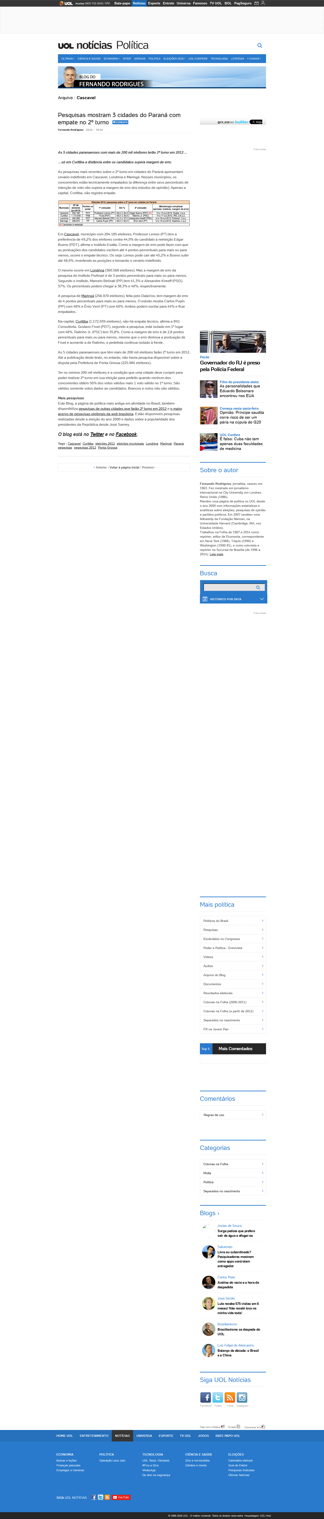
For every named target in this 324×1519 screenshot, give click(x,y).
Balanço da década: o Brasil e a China (238, 1352)
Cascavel (71, 234)
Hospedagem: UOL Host (257, 1515)
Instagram (242, 1405)
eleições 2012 (105, 444)
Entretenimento (94, 1436)
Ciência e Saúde (89, 58)
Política (132, 45)
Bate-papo (122, 3)
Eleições (236, 1454)
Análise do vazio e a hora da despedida (238, 1284)
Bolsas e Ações (66, 1460)
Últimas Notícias (239, 1475)
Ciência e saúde (198, 1454)
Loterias (237, 58)
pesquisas (65, 447)
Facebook (126, 434)
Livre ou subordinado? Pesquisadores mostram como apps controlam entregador (236, 1259)
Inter (127, 58)
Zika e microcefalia (197, 1460)
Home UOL (64, 1436)
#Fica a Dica (150, 1465)
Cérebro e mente (196, 1465)
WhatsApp (149, 1470)
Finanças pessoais (68, 1465)
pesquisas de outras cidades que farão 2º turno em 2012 (123, 408)
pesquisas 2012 (85, 447)
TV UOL (216, 3)
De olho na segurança (156, 1475)
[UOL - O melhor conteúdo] (64, 4)
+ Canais (253, 58)
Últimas (67, 58)
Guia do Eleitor (237, 1465)
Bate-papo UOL (228, 1436)
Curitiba (82, 321)
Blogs (208, 1213)
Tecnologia (219, 58)
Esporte (154, 3)
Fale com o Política (210, 1427)
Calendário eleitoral (240, 1460)
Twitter (218, 1405)
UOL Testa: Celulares (155, 1460)
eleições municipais (130, 444)
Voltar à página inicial (124, 467)
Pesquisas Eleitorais (241, 1470)
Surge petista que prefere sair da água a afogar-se (236, 1233)
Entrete (168, 3)
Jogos (203, 1436)
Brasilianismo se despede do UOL (239, 1331)
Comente (122, 122)
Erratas (232, 1427)
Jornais (139, 58)
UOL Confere (198, 58)
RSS (107, 1497)
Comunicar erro (252, 1427)
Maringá (87, 295)
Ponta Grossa (107, 447)
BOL (228, 3)
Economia (111, 58)
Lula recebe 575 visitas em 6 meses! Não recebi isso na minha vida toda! (238, 1308)
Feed (230, 1405)
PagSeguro (242, 3)
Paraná (179, 444)
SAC (107, 3)
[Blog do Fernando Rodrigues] (162, 77)
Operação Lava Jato (112, 1460)
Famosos (200, 3)
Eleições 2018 (174, 58)
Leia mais (216, 554)
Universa (183, 3)
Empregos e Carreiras (70, 1470)
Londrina (97, 270)
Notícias (139, 3)
